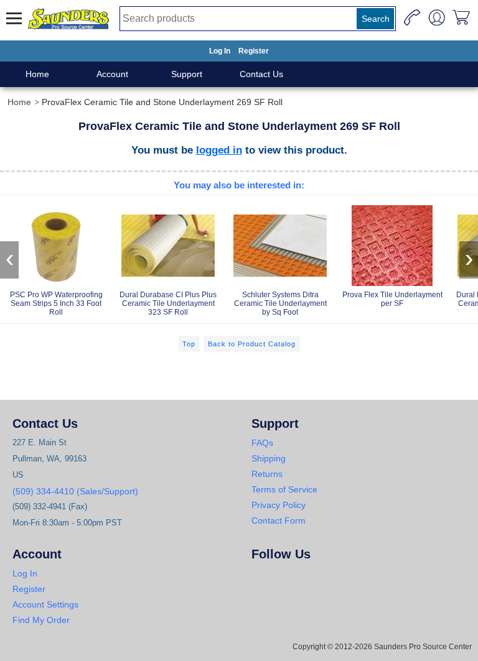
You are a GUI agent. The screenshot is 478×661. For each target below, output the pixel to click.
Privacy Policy (278, 505)
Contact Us (261, 74)
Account (112, 74)
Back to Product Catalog (252, 344)
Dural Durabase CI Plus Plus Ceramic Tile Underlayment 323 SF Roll (168, 303)
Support (186, 74)
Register (253, 51)
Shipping (268, 458)
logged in (219, 150)
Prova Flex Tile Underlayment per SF (392, 299)
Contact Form (278, 520)
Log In (219, 51)
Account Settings (45, 604)
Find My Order (41, 620)
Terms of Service (284, 489)
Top (188, 344)
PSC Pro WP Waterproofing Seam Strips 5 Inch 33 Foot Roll (56, 303)
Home (37, 74)
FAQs (262, 443)
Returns (267, 474)
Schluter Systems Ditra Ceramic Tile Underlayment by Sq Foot (280, 303)
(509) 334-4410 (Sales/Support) (75, 491)
